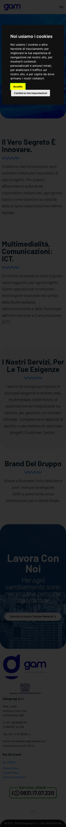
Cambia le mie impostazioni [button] (30, 93)
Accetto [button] (18, 86)
